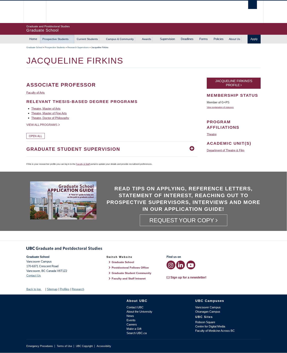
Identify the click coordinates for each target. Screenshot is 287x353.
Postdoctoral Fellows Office (130, 267)
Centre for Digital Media (210, 326)
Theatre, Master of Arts (46, 108)
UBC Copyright (84, 346)
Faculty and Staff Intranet (129, 278)
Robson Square (205, 322)
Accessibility (104, 346)
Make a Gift (134, 328)
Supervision (167, 39)
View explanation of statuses (220, 107)
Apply (254, 39)
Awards (146, 39)
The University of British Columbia (34, 12)
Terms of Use (64, 346)
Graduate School (34, 47)
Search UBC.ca (137, 333)
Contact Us (33, 275)
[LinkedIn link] (180, 265)
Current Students (87, 39)
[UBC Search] (252, 5)
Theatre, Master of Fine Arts (49, 113)
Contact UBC (135, 307)
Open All (35, 136)
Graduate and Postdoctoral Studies (143, 249)
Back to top (34, 289)
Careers (132, 324)
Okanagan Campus (207, 311)
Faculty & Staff (83, 164)
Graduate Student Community (131, 273)
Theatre (212, 134)
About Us (234, 39)
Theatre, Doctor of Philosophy (50, 118)
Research (78, 289)
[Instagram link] (171, 265)
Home (33, 39)
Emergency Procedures (39, 346)
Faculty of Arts (35, 92)
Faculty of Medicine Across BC (215, 330)
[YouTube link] (190, 265)
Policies (219, 39)
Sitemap (52, 289)
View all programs (41, 124)
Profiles (64, 289)
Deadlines (187, 39)
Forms (203, 39)
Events (131, 320)
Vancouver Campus (208, 307)
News (130, 316)
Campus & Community (120, 39)
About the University (139, 311)
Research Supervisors (78, 47)
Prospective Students (55, 39)
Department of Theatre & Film (225, 150)
